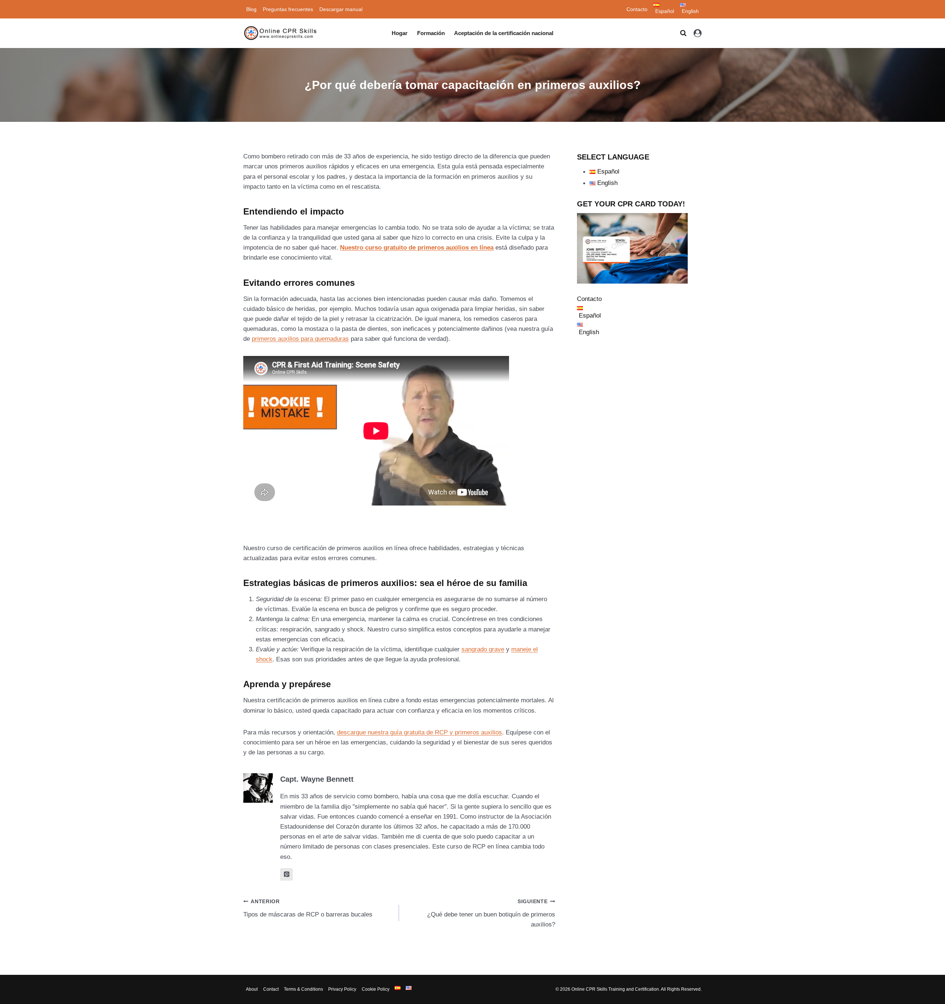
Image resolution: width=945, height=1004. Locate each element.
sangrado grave (482, 649)
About (252, 989)
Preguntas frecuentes (288, 9)
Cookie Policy (375, 989)
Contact (271, 989)
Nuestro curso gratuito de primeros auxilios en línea (417, 247)
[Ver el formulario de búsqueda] (683, 33)
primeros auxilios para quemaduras (300, 338)
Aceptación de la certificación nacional (503, 33)
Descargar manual (340, 9)
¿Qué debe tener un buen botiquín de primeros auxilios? (491, 913)
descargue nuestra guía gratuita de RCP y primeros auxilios (419, 732)
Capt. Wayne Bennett (317, 779)
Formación (431, 33)
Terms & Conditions (303, 989)
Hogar (400, 33)
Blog (251, 9)
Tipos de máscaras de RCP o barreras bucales (307, 908)
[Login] (698, 33)
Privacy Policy (342, 989)
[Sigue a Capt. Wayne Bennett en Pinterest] (286, 874)
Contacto (636, 9)
